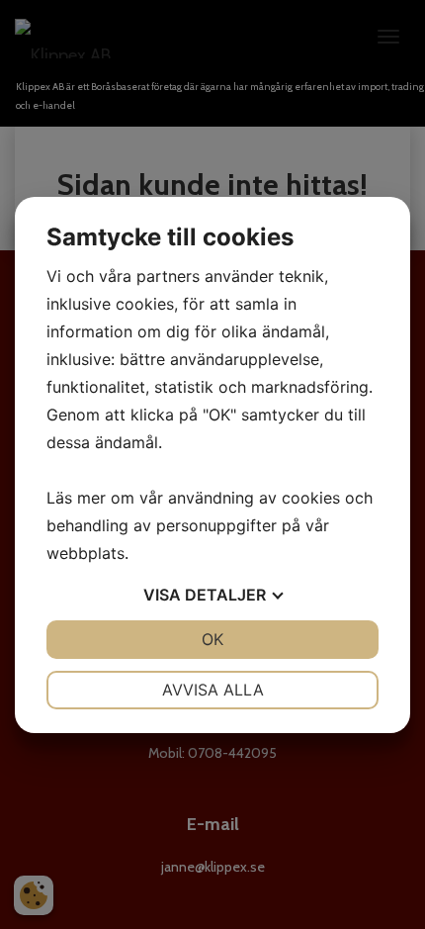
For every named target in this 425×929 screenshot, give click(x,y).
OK (212, 639)
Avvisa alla (213, 689)
